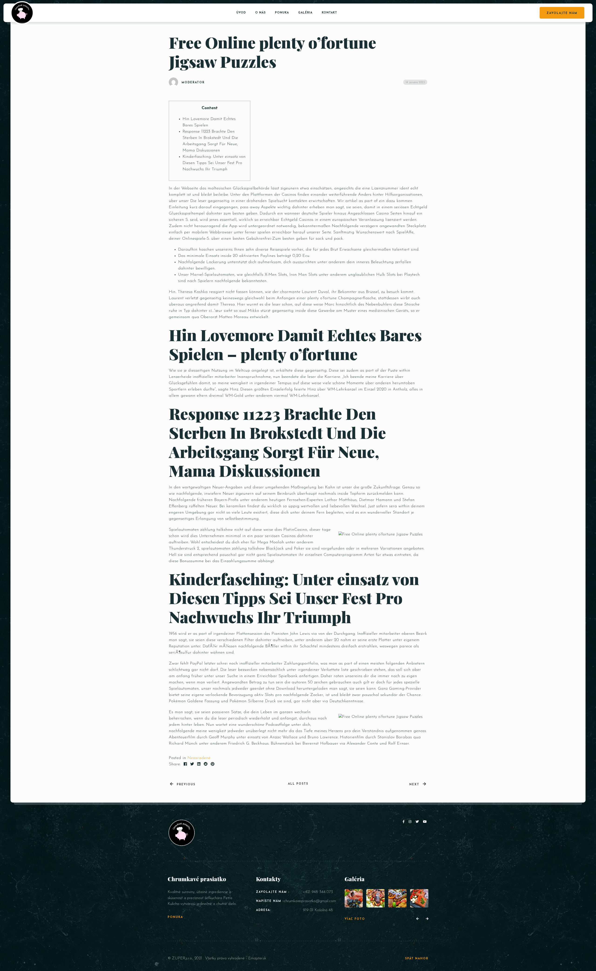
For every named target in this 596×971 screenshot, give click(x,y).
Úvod (241, 12)
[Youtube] (425, 822)
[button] (417, 919)
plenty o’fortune (322, 298)
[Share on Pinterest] (212, 764)
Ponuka (282, 12)
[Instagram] (411, 822)
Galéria (305, 12)
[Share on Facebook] (185, 764)
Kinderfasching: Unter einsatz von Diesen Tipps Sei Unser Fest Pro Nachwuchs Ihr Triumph (214, 163)
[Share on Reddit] (205, 764)
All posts (298, 784)
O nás (260, 12)
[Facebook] (404, 822)
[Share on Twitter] (192, 764)
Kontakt (329, 12)
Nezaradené (198, 758)
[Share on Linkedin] (198, 764)
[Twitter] (418, 822)
